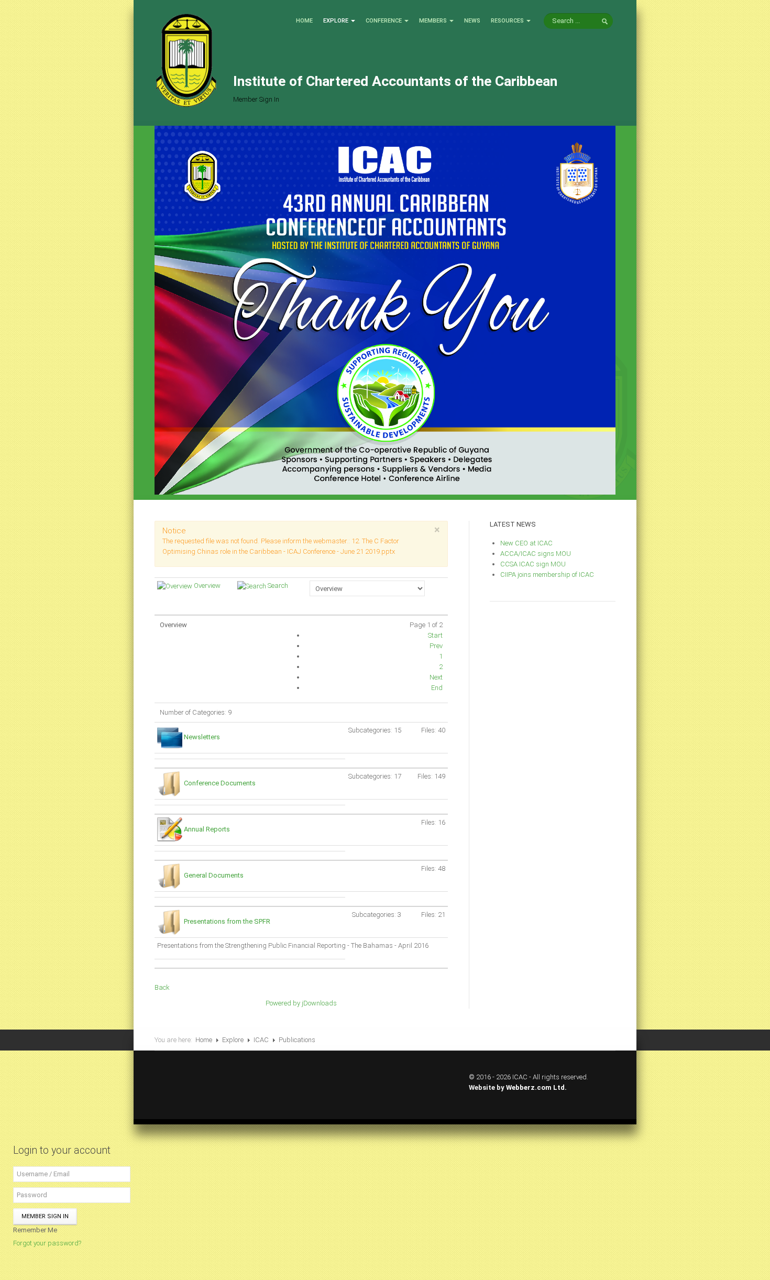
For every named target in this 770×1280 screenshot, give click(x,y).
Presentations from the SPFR (227, 921)
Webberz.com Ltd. (536, 1087)
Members (433, 20)
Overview (207, 585)
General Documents (214, 875)
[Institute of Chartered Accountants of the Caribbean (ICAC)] (186, 59)
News (472, 20)
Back (162, 987)
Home (304, 20)
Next (436, 677)
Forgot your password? (47, 1243)
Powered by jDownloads (301, 1003)
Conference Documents (220, 783)
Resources (507, 20)
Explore (335, 20)
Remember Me (35, 1230)
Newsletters (202, 737)
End (437, 688)
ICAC (261, 1040)
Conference (384, 20)
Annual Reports (207, 829)
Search (278, 585)
